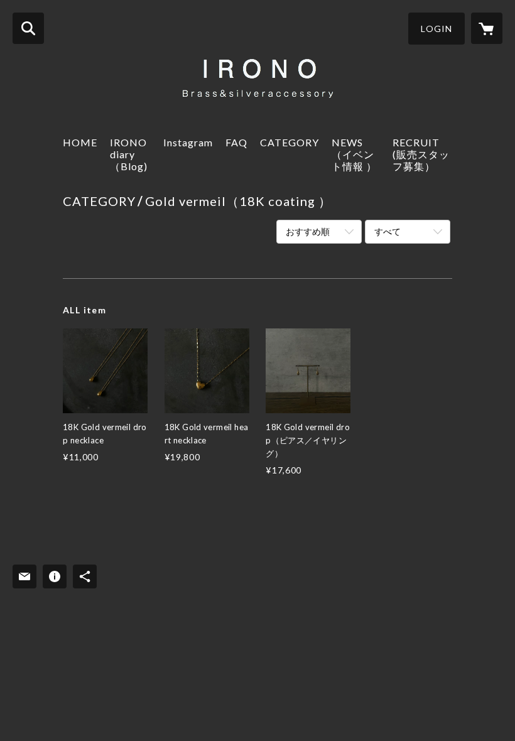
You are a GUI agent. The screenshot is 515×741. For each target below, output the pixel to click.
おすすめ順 (308, 231)
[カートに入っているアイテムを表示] (486, 28)
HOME (80, 142)
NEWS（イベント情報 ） (354, 154)
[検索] (28, 28)
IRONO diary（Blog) (129, 154)
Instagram (188, 142)
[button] (436, 29)
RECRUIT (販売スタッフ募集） (421, 154)
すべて (387, 231)
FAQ (236, 142)
